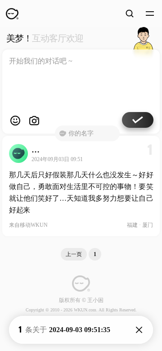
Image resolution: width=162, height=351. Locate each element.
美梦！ (44, 38)
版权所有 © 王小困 (81, 300)
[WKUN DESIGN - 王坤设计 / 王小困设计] (12, 13)
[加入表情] (15, 121)
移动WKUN (34, 225)
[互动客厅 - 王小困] (143, 38)
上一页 (74, 254)
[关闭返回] (139, 329)
